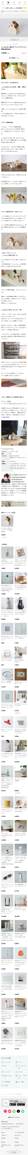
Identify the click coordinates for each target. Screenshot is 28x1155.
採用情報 (17, 1142)
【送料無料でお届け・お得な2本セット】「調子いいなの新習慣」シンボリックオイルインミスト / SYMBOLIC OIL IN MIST (7, 937)
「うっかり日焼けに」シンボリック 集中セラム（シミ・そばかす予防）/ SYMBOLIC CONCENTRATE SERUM (7, 860)
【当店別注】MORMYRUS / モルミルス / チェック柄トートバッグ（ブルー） (7, 1042)
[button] (2, 28)
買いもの (8, 4)
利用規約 (17, 1138)
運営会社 (3, 1142)
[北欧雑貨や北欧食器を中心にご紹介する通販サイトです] (14, 8)
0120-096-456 (19, 1123)
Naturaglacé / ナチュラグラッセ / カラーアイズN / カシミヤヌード (21, 987)
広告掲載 (3, 1138)
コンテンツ (14, 4)
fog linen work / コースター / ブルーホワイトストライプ (7, 638)
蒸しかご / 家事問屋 (6, 682)
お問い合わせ (18, 1135)
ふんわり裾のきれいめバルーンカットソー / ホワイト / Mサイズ (7, 755)
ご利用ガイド (4, 1135)
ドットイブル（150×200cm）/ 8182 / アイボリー (7, 835)
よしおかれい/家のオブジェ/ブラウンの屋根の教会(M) (7, 530)
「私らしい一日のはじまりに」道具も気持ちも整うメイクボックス (20, 587)
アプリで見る (13, 1152)
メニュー (25, 4)
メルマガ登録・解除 (19, 1132)
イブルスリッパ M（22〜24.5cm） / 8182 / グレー (20, 835)
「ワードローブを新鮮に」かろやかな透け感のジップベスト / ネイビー (21, 612)
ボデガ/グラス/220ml (6, 660)
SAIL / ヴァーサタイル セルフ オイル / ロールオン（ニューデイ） (6, 962)
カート (19, 4)
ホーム (3, 4)
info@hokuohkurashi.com (7, 1123)
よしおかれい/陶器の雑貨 (12, 44)
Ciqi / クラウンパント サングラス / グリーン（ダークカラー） (7, 886)
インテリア (3, 44)
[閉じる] (18, 1152)
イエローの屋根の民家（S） (10, 255)
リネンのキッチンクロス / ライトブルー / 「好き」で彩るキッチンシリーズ (7, 705)
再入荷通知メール (14, 58)
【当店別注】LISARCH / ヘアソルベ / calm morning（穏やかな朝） (21, 935)
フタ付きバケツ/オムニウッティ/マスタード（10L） (7, 811)
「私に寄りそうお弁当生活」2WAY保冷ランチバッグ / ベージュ (20, 731)
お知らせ (3, 1132)
